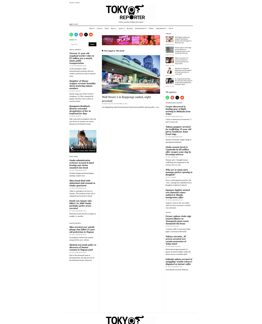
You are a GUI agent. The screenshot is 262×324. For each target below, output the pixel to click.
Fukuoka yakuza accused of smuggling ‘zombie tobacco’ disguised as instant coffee (179, 261)
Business (130, 28)
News (91, 28)
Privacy (77, 2)
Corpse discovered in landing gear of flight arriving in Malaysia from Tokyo (178, 110)
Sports (121, 28)
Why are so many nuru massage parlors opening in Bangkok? (179, 172)
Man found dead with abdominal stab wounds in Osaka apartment (82, 183)
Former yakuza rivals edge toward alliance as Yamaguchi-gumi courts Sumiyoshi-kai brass (183, 50)
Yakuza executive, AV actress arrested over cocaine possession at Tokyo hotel (182, 60)
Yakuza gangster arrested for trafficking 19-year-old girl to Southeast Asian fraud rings (178, 130)
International (160, 28)
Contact (72, 2)
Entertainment (140, 28)
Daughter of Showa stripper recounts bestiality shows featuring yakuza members (82, 85)
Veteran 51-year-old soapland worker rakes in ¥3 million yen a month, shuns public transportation (81, 58)
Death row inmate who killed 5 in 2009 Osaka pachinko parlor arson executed (80, 204)
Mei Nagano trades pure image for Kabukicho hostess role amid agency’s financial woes (183, 40)
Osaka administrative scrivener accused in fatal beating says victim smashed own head (81, 164)
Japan (113, 28)
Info (170, 28)
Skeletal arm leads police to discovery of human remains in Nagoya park (82, 247)
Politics (151, 28)
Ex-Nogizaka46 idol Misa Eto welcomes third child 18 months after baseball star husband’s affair (183, 81)
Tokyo (107, 28)
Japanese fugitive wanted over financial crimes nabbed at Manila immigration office (178, 194)
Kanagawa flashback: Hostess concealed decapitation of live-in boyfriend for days (80, 110)
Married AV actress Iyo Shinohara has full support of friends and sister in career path (183, 71)
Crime (99, 28)
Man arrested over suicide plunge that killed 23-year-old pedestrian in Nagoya (82, 229)
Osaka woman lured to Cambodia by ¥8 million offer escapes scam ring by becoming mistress (178, 151)
